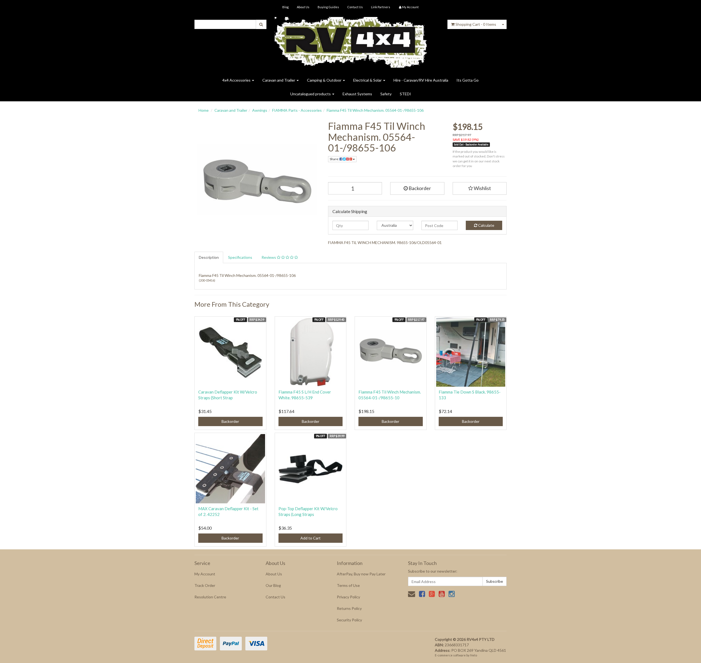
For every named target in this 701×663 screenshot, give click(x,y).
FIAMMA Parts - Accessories (297, 110)
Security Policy (349, 620)
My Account (204, 574)
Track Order (204, 585)
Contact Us (355, 7)
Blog (285, 7)
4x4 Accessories (236, 80)
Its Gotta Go (467, 80)
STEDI (405, 93)
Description (209, 257)
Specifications (240, 257)
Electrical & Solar (368, 80)
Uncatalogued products (311, 93)
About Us (303, 7)
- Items (475, 24)
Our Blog (273, 585)
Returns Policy (349, 608)
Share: (335, 159)
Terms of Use (348, 585)
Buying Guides (328, 7)
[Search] (261, 24)
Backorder (419, 188)
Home (204, 110)
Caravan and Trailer (279, 80)
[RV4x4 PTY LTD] (351, 40)
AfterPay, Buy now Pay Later (361, 574)
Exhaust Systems (357, 93)
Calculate (485, 225)
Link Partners (380, 7)
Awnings (259, 110)
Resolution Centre (210, 597)
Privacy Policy (348, 597)
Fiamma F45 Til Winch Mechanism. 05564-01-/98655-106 (375, 110)
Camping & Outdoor (324, 80)
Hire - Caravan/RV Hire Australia (420, 80)
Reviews (269, 257)
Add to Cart (310, 538)
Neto (473, 655)
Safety (386, 93)
